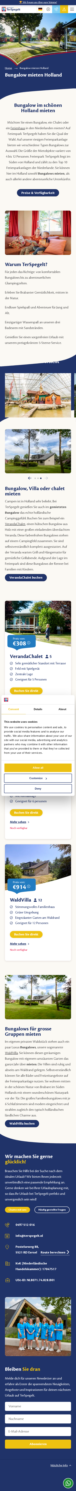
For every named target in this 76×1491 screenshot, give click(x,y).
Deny (38, 788)
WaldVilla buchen (22, 1123)
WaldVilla (20, 900)
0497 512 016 (25, 1225)
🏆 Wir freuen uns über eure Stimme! (38, 2)
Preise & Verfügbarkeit (38, 193)
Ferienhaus (18, 128)
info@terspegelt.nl (29, 1236)
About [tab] (62, 709)
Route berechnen (53, 1252)
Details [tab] (38, 709)
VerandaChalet (26, 656)
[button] (29, 480)
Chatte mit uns (17, 1209)
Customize (36, 778)
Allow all (38, 767)
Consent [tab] (13, 709)
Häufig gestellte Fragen (52, 1209)
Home (8, 68)
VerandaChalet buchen (25, 577)
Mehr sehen (18, 822)
